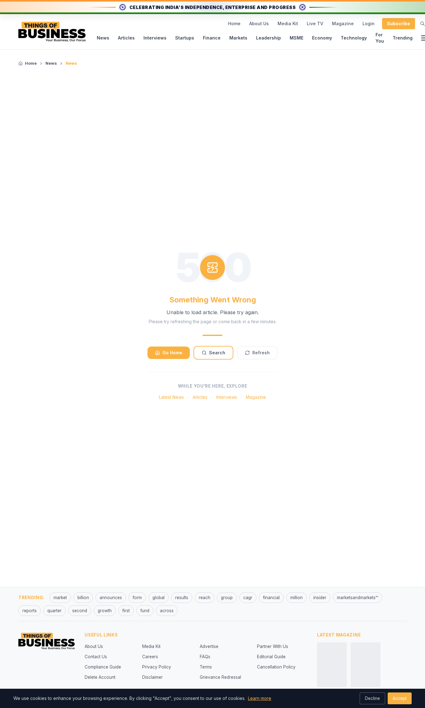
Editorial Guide (271, 656)
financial (271, 597)
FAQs (205, 656)
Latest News (171, 397)
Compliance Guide (103, 666)
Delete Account (100, 677)
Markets (238, 37)
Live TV (315, 23)
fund (144, 610)
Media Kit (288, 23)
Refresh (261, 352)
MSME (296, 37)
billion (83, 597)
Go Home (172, 352)
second (79, 610)
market (60, 597)
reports (29, 610)
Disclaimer (152, 677)
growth (105, 610)
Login (368, 23)
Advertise (209, 646)
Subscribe (398, 23)
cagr (247, 597)
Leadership (268, 37)
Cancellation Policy (276, 666)
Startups (184, 37)
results (181, 597)
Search (217, 352)
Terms (206, 666)
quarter (54, 610)
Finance (212, 37)
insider (319, 597)
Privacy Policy (156, 666)
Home (234, 23)
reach (204, 597)
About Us (259, 23)
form (137, 597)
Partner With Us (272, 646)
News (103, 37)
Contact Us (96, 656)
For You (380, 38)
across (167, 610)
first (126, 610)
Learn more (259, 698)
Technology (354, 37)
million (296, 597)
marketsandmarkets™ (357, 597)
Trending (403, 37)
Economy (322, 37)
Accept (400, 698)
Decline (372, 698)
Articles (126, 37)
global (158, 597)
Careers (150, 656)
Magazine (343, 23)
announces (111, 597)
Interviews (154, 37)
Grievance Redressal (220, 677)
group (227, 597)
